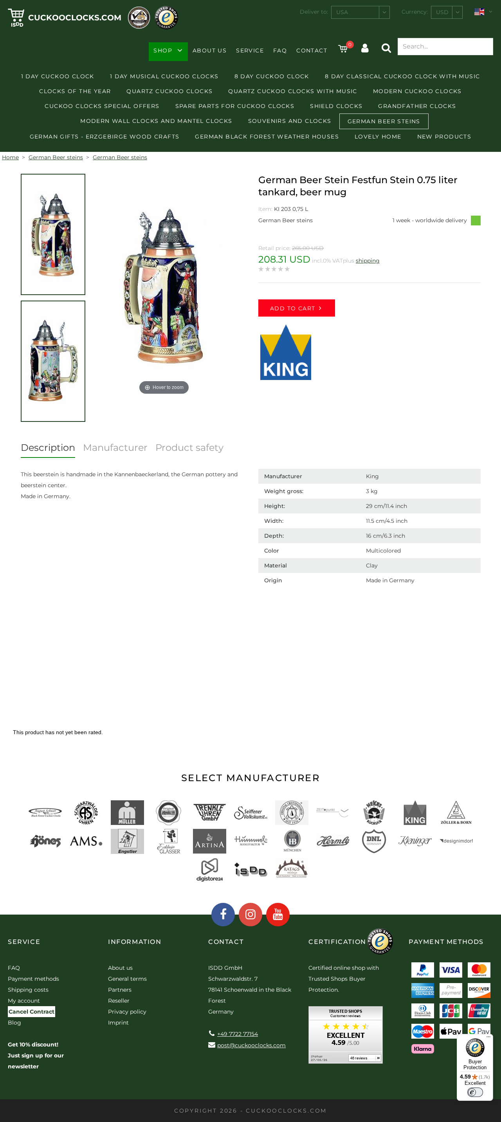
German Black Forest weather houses (267, 136)
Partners (120, 989)
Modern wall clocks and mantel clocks (156, 120)
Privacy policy (127, 1011)
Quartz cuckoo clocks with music (292, 91)
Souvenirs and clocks (290, 120)
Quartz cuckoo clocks (169, 91)
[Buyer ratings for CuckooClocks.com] (345, 1037)
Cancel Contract (31, 1011)
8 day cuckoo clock (271, 76)
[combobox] (360, 12)
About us (210, 50)
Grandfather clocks (417, 106)
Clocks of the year (75, 91)
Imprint (118, 1022)
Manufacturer (115, 447)
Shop (162, 50)
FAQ (280, 50)
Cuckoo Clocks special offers (102, 106)
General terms (127, 978)
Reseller (119, 1000)
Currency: (415, 11)
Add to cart (292, 308)
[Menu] (488, 1038)
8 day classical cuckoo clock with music (402, 76)
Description (48, 447)
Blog (14, 1022)
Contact (311, 50)
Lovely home (378, 136)
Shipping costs (28, 989)
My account (24, 1000)
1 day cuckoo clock (57, 76)
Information (135, 942)
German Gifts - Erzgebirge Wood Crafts (105, 136)
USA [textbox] (342, 12)
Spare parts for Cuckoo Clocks (235, 106)
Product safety (189, 447)
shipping (368, 260)
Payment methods (33, 978)
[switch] (475, 1092)
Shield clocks (336, 106)
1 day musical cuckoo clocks (164, 76)
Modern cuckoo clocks (417, 91)
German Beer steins (384, 121)
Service (250, 50)
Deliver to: (314, 11)
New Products (444, 136)
